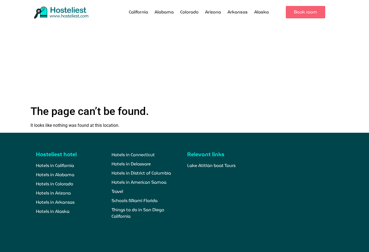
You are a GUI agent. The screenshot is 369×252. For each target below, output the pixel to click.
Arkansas (237, 12)
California (138, 12)
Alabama (164, 12)
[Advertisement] (184, 64)
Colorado (189, 12)
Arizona (213, 12)
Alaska (261, 12)
